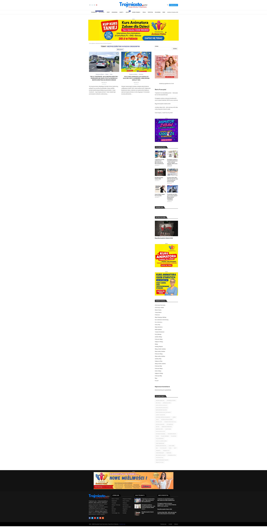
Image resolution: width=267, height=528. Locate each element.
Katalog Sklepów (159, 348)
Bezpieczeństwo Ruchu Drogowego (163, 414)
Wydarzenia (114, 12)
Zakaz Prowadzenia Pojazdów (162, 461)
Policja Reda (173, 437)
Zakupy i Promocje (116, 506)
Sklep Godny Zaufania (160, 353)
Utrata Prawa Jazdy (160, 454)
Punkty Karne (171, 447)
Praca (144, 12)
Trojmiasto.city (122, 525)
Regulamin (125, 510)
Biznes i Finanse (136, 12)
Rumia (170, 449)
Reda (157, 449)
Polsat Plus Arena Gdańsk (161, 442)
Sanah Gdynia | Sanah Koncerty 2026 (164, 112)
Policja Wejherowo (160, 440)
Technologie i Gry (116, 514)
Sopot (175, 449)
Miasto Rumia (158, 311)
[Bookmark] (117, 53)
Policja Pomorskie (165, 437)
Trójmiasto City (166, 452)
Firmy (163, 12)
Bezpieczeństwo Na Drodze (161, 406)
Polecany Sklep (158, 367)
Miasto (128, 12)
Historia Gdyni (159, 423)
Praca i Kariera (126, 502)
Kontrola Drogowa (160, 426)
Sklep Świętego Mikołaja (160, 319)
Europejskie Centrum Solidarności (163, 418)
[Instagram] (94, 5)
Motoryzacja (125, 506)
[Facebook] (90, 5)
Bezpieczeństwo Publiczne (161, 411)
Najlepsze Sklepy (159, 343)
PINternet (157, 316)
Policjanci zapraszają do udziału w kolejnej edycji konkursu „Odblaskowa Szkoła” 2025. (136, 78)
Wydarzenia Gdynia (172, 456)
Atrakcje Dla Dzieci (167, 404)
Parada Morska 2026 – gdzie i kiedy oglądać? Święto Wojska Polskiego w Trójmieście (172, 197)
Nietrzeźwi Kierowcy (172, 435)
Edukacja (125, 504)
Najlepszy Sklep (158, 363)
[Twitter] (92, 5)
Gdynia (157, 421)
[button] (157, 230)
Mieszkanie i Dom (127, 508)
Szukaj (156, 46)
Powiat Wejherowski (160, 445)
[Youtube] (96, 5)
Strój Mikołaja (158, 336)
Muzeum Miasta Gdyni (160, 433)
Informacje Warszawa (160, 306)
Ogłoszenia (157, 12)
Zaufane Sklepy (158, 338)
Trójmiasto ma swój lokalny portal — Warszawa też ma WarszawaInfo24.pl (159, 161)
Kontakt (124, 514)
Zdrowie (113, 512)
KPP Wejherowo (170, 426)
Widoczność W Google (160, 456)
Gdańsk (174, 418)
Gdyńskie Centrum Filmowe (166, 421)
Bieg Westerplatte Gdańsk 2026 (162, 103)
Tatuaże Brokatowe (159, 333)
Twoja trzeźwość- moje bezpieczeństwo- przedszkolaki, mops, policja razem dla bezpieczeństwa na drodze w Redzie (104, 78)
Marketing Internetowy (167, 428)
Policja (157, 437)
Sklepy (156, 345)
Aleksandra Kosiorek (171, 402)
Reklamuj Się (173, 5)
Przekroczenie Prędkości (161, 447)
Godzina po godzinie (164, 83)
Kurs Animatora (158, 324)
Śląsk (156, 380)
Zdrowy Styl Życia (159, 464)
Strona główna (92, 43)
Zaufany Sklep (158, 360)
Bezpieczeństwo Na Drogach (162, 409)
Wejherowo (168, 454)
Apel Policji (158, 404)
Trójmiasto (94, 12)
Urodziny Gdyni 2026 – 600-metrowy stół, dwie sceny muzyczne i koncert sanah (172, 179)
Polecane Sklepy (159, 341)
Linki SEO (157, 428)
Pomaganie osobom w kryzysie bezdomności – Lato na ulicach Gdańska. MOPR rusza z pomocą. (172, 162)
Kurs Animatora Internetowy (161, 321)
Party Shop (157, 326)
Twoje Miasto (158, 314)
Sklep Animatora (158, 328)
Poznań (156, 382)
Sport (108, 12)
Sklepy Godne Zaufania (160, 350)
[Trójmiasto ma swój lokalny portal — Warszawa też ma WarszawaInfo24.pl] (160, 154)
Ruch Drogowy (163, 449)
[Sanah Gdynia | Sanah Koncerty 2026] (160, 189)
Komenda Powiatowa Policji (170, 423)
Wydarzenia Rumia (159, 459)
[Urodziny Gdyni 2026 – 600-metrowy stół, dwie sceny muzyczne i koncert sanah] (172, 172)
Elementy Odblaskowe (160, 416)
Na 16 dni (171, 83)
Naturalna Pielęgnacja (160, 435)
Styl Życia (101, 12)
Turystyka (150, 12)
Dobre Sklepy (158, 372)
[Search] (167, 5)
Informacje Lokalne (159, 309)
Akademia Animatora (160, 402)
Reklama (125, 512)
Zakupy (121, 12)
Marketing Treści (159, 430)
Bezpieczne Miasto (127, 500)
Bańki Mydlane (158, 331)
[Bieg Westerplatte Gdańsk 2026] (160, 172)
